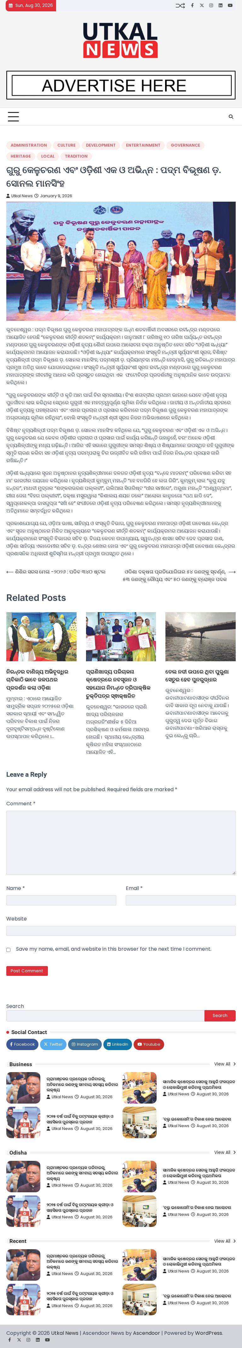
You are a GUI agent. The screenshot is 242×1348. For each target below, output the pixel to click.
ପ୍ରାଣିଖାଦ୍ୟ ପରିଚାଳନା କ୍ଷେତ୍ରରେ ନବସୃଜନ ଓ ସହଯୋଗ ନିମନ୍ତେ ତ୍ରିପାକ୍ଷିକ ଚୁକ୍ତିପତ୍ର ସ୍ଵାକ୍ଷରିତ (118, 683)
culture (66, 145)
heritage (21, 156)
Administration (29, 145)
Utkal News (22, 196)
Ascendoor (146, 1333)
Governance (185, 145)
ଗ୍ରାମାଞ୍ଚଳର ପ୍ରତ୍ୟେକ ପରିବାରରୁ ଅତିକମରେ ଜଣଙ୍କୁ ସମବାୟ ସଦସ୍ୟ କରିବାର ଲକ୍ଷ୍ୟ (82, 1084)
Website (16, 918)
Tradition (76, 156)
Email (134, 888)
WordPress (208, 1333)
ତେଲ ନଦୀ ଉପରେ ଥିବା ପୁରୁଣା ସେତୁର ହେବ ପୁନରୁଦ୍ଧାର (197, 675)
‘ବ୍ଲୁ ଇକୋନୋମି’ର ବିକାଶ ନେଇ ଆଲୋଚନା (197, 1119)
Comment (21, 803)
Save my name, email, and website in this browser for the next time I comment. (113, 949)
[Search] (231, 116)
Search (15, 1006)
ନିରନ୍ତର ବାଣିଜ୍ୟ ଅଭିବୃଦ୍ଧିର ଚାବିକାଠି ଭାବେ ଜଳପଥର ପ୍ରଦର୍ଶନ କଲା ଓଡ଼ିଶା (37, 679)
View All (223, 1064)
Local (48, 156)
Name (15, 888)
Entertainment (143, 145)
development (101, 145)
